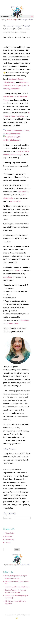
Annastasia (7, 277)
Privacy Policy (9, 533)
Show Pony (25, 320)
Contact (7, 542)
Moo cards (22, 191)
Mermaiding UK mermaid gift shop (17, 587)
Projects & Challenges (10, 32)
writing (17, 427)
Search (17, 549)
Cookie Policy (9, 539)
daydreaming (23, 431)
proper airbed (15, 201)
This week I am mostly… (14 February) (16, 26)
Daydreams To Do (18, 457)
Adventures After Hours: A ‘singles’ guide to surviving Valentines (16, 85)
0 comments (22, 32)
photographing (9, 431)
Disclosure (8, 536)
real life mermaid (10, 397)
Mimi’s (18, 270)
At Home (26, 29)
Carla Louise (9, 29)
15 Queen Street (12, 323)
